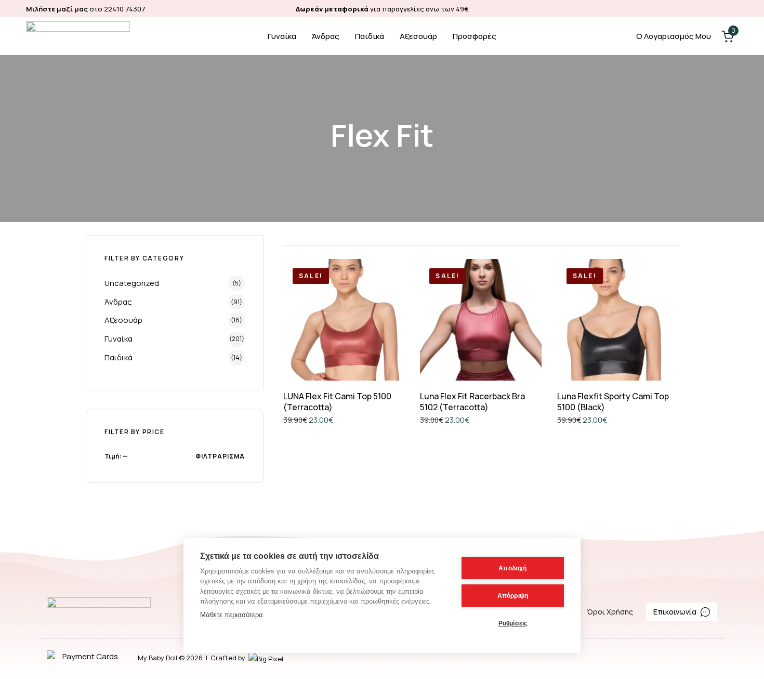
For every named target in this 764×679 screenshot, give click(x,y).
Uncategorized (131, 283)
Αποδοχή (512, 568)
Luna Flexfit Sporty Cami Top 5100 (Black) (613, 401)
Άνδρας (325, 36)
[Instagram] (733, 9)
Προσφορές (474, 36)
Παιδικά (369, 36)
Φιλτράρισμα (220, 456)
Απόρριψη (513, 595)
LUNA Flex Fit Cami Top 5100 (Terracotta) (337, 401)
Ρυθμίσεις (513, 623)
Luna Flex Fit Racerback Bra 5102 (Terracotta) (472, 401)
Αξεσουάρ (418, 36)
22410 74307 (125, 9)
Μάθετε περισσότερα (231, 615)
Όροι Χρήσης (610, 612)
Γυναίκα (282, 36)
